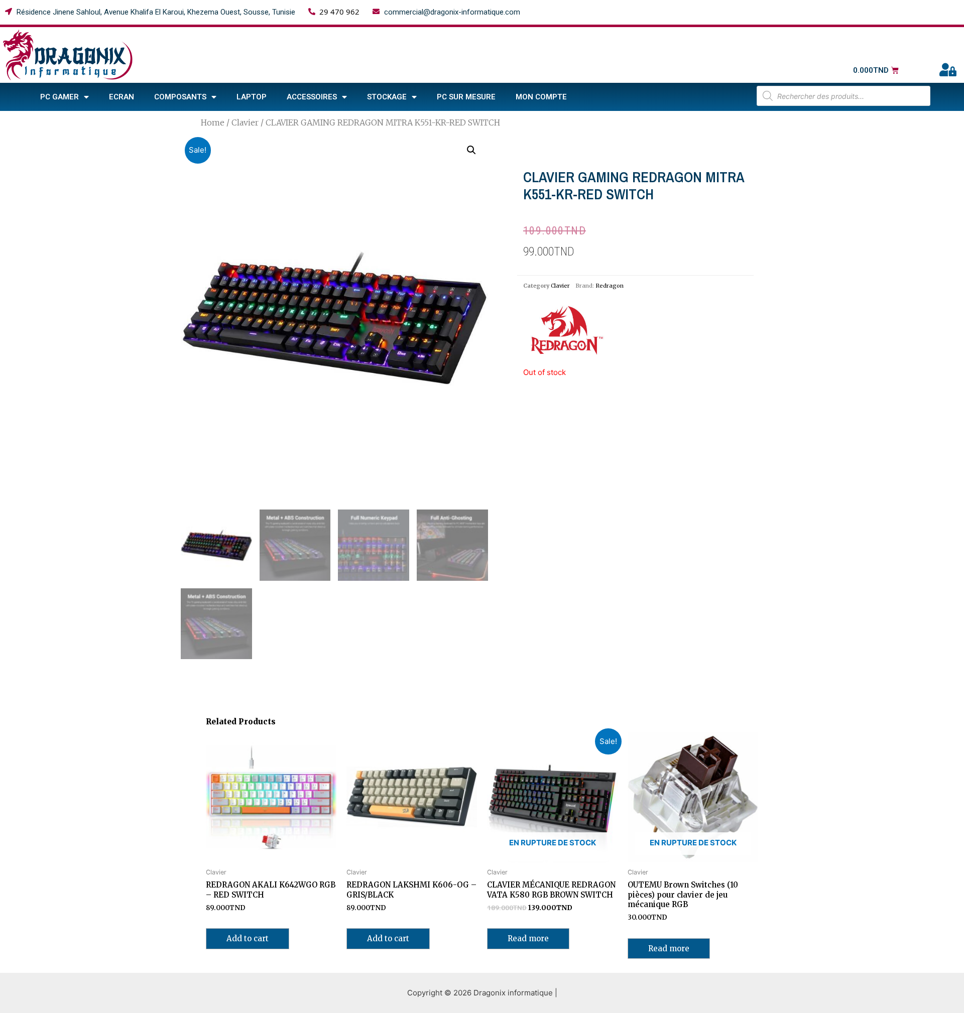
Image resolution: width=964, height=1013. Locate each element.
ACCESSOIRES (312, 96)
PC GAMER (59, 96)
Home (212, 122)
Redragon (609, 285)
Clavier (245, 122)
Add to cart (247, 938)
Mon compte (541, 96)
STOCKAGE (387, 96)
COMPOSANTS (180, 96)
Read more (528, 938)
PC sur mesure (466, 96)
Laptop (251, 96)
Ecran (121, 96)
